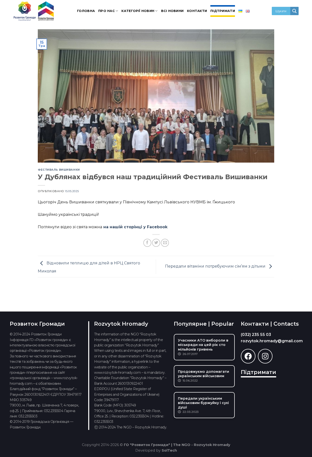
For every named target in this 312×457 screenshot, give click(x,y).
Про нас (106, 11)
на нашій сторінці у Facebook (135, 227)
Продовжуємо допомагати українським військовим (203, 373)
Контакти (197, 11)
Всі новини (172, 11)
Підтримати (222, 11)
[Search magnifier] (294, 11)
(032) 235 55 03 (256, 334)
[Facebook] (248, 356)
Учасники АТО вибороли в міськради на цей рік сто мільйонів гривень (203, 344)
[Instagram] (265, 356)
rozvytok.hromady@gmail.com (272, 341)
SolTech (169, 450)
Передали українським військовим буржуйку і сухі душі (203, 402)
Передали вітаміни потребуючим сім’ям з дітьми (215, 266)
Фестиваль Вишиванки (59, 169)
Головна (86, 11)
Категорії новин (137, 11)
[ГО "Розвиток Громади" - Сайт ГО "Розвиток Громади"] (34, 11)
